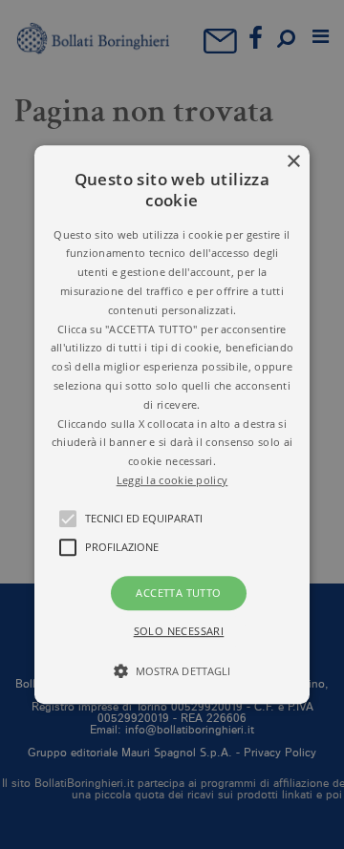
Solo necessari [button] (179, 631)
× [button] (293, 162)
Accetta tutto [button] (178, 592)
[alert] (172, 424)
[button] (172, 425)
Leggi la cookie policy (172, 480)
